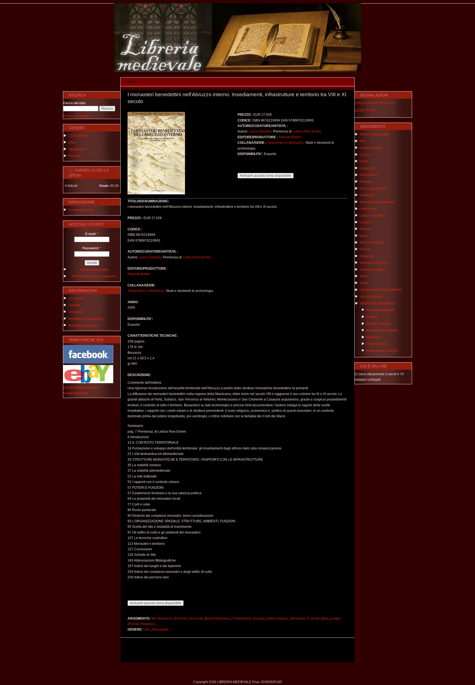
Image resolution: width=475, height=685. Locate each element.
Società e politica (372, 270)
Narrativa (373, 337)
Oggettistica (77, 149)
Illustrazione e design (382, 330)
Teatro (364, 283)
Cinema (372, 317)
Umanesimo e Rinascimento (381, 290)
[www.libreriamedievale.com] (237, 71)
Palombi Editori (290, 137)
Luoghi (335, 618)
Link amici (75, 312)
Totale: (104, 186)
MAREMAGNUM (75, 393)
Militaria (365, 229)
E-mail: (91, 234)
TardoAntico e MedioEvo (285, 143)
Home (132, 81)
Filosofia (366, 182)
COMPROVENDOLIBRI (80, 388)
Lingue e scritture (372, 215)
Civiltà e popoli (371, 148)
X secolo (313, 618)
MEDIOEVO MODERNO (377, 303)
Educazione (368, 175)
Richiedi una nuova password (94, 276)
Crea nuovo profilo (94, 270)
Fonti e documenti (373, 188)
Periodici (74, 156)
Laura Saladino (260, 131)
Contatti (74, 305)
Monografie (160, 629)
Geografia (367, 195)
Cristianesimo (241, 618)
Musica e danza (371, 242)
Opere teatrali (376, 344)
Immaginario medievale (377, 202)
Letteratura (368, 209)
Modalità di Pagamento (85, 319)
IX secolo (181, 618)
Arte (363, 141)
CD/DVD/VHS (78, 136)
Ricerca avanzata (76, 116)
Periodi (133, 624)
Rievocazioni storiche (382, 351)
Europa (259, 618)
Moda (364, 236)
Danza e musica (378, 323)
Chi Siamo (76, 298)
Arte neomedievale (380, 310)
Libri (71, 142)
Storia (364, 276)
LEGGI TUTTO (365, 110)
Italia (324, 618)
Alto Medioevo (161, 618)
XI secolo (196, 618)
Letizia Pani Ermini (307, 131)
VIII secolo (297, 618)
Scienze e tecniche (374, 263)
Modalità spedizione (83, 325)
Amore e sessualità (374, 134)
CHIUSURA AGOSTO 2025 (375, 103)
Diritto (364, 161)
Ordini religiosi (277, 618)
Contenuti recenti (81, 210)
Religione (148, 624)
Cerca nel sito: (74, 103)
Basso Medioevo (217, 618)
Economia (367, 168)
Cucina (365, 155)
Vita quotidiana (371, 297)
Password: (91, 248)
